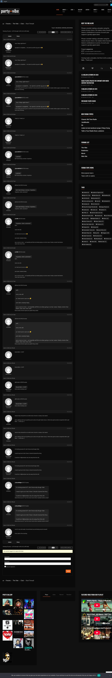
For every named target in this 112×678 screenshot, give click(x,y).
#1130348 (69, 147)
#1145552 (69, 281)
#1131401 (69, 525)
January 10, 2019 (87, 103)
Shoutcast (98, 235)
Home (57, 10)
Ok (99, 675)
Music (83, 153)
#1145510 (69, 181)
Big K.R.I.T (86, 195)
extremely (64, 27)
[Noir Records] (7, 625)
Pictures (100, 224)
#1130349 (69, 214)
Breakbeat (107, 195)
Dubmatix (107, 201)
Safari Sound (87, 235)
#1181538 (69, 198)
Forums (8, 23)
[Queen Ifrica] (7, 602)
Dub (98, 201)
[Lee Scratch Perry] (18, 603)
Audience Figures (97, 192)
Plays (46, 594)
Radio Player (87, 233)
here (82, 60)
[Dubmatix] (7, 657)
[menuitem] (1, 1)
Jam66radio (85, 122)
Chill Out (86, 198)
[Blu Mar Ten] (18, 623)
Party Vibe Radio (88, 224)
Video (93, 241)
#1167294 (69, 461)
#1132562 (69, 411)
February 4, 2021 (87, 77)
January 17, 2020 (87, 91)
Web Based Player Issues (88, 101)
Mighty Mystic (96, 218)
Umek (85, 241)
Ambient (86, 192)
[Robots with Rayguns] (29, 614)
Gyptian (103, 209)
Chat (72, 10)
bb (82, 125)
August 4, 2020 (86, 85)
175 (50, 32)
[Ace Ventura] (29, 634)
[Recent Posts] (83, 68)
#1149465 (69, 363)
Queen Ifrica (102, 230)
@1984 (16, 218)
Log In (68, 571)
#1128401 (69, 348)
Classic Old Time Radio (89, 119)
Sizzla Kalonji (87, 238)
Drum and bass (88, 201)
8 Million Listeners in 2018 (89, 95)
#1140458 (69, 39)
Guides (94, 209)
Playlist (86, 227)
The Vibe (15, 23)
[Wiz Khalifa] (18, 643)
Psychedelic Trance (88, 230)
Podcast (95, 227)
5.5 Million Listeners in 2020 (89, 75)
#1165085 (69, 248)
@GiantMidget (18, 482)
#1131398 (69, 378)
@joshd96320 (18, 77)
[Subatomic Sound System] (29, 603)
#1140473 (69, 114)
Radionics (84, 150)
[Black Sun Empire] (29, 625)
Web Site (84, 156)
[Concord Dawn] (18, 633)
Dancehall (96, 198)
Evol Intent (96, 204)
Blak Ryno (97, 195)
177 (56, 32)
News (103, 10)
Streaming (99, 238)
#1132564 (69, 478)
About (64, 10)
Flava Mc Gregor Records (90, 207)
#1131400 (69, 445)
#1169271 (69, 428)
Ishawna (99, 215)
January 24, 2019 (87, 97)
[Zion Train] (18, 612)
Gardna (86, 209)
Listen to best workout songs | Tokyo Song (95, 128)
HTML (85, 212)
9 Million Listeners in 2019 (89, 89)
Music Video (99, 221)
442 (62, 32)
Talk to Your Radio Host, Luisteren (92, 131)
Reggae (105, 233)
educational (58, 27)
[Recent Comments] (101, 68)
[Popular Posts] (92, 68)
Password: (6, 561)
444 (69, 32)
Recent (61, 594)
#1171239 (69, 56)
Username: (7, 556)
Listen (87, 10)
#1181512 (69, 93)
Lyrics (85, 218)
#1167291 (69, 395)
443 (65, 32)
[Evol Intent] (7, 636)
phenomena (70, 27)
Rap (97, 233)
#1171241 (69, 131)
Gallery (80, 10)
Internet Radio (88, 215)
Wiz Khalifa (87, 244)
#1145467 (69, 73)
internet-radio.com (96, 212)
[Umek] (29, 644)
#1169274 (69, 502)
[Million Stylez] (7, 612)
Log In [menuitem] (5, 1)
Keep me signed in (10, 566)
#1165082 (69, 164)
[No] (110, 675)
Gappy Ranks (105, 207)
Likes (54, 594)
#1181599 (69, 314)
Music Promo (87, 221)
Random (69, 594)
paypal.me (89, 49)
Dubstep (86, 204)
